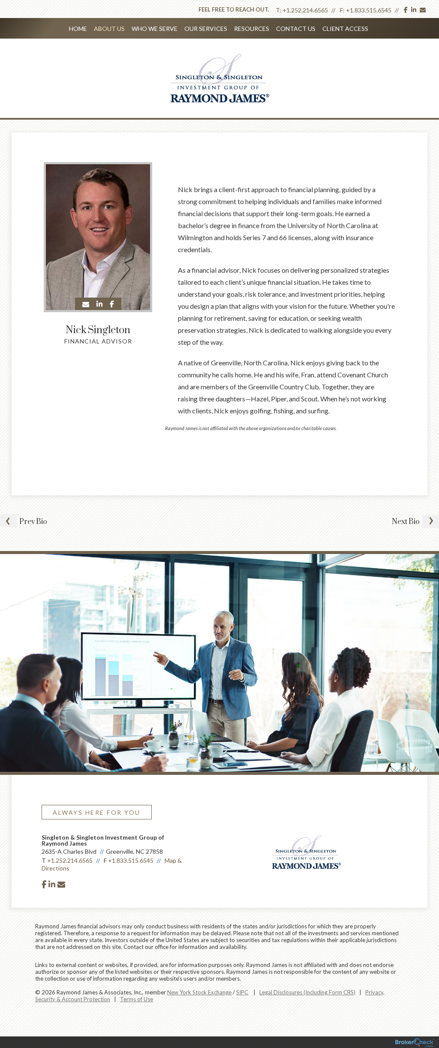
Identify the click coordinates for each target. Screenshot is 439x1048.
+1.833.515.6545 (368, 10)
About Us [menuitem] (109, 28)
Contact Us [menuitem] (296, 28)
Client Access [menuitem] (345, 28)
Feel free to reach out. (233, 9)
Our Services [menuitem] (205, 28)
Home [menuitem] (78, 28)
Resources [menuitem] (251, 28)
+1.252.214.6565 (305, 10)
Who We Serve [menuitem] (154, 28)
